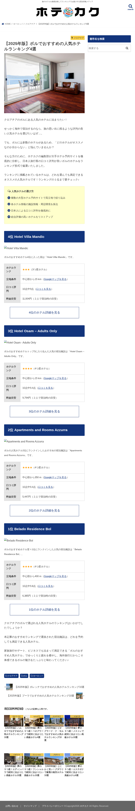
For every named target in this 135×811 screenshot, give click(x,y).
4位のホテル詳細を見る (44, 312)
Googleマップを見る (55, 279)
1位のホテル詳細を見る (44, 609)
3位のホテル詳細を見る (44, 411)
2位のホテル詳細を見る (44, 510)
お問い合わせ (11, 806)
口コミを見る (43, 289)
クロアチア (12, 676)
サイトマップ (30, 806)
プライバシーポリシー (52, 806)
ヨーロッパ (38, 676)
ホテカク (84, 806)
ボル (25, 676)
